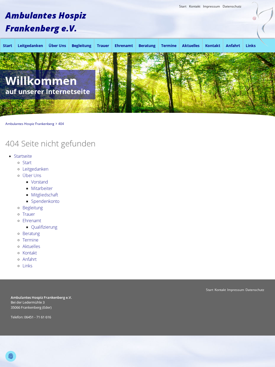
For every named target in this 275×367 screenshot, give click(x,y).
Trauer (103, 45)
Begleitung (81, 45)
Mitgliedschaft (44, 195)
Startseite (23, 156)
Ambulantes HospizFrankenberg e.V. (45, 21)
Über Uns (57, 45)
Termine (168, 45)
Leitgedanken (30, 45)
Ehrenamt (124, 45)
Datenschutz (232, 6)
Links (251, 45)
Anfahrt (233, 45)
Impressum (211, 6)
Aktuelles (191, 45)
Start (182, 6)
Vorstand (39, 182)
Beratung (147, 45)
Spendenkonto (45, 201)
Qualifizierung (44, 227)
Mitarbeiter (42, 188)
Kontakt (194, 6)
